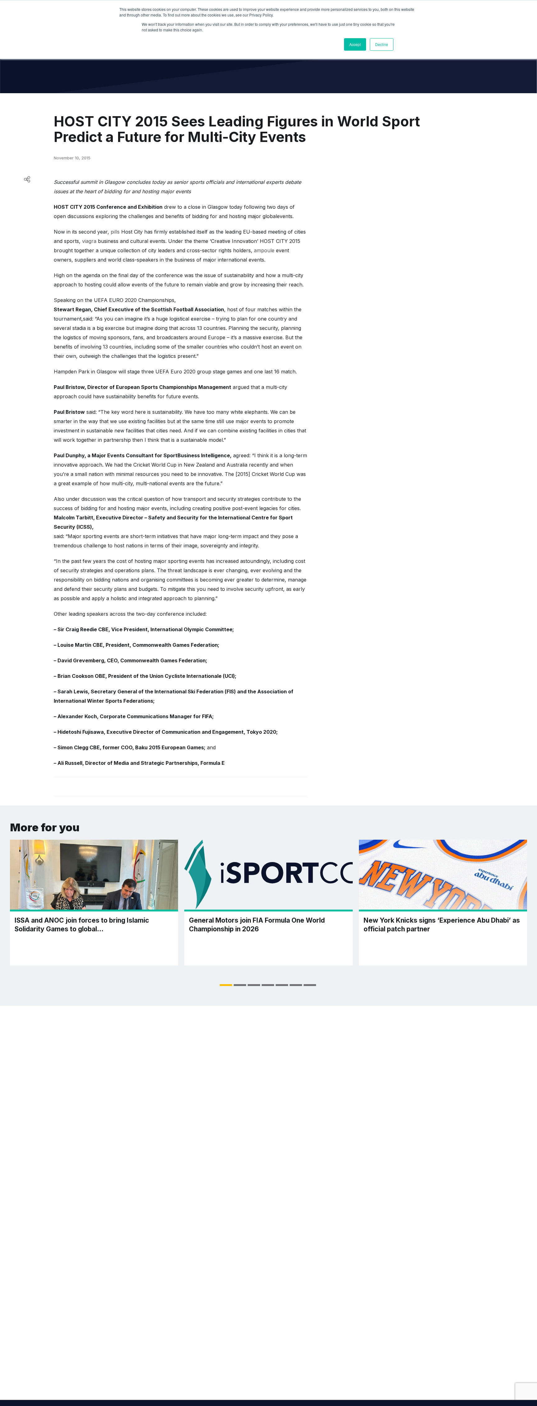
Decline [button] (381, 44)
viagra (89, 241)
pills (115, 232)
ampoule (264, 250)
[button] (226, 985)
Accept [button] (355, 44)
